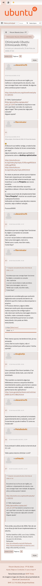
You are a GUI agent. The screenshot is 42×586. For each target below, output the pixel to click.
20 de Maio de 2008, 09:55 (12, 137)
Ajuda (8, 570)
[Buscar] (27, 23)
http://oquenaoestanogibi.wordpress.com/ (20, 545)
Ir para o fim (8, 56)
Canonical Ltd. (24, 579)
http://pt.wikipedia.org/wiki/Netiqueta (19, 543)
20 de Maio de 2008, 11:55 (16, 224)
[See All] (6, 32)
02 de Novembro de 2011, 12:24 (18, 468)
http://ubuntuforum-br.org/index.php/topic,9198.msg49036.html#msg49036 (20, 162)
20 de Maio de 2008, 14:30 (16, 260)
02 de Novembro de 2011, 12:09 (18, 439)
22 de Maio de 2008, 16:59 (16, 410)
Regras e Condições (17, 570)
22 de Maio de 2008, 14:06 (16, 364)
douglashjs (20, 354)
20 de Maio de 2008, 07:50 (12, 75)
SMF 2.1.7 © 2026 (14, 582)
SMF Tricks (30, 574)
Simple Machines (28, 582)
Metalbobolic (21, 429)
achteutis (19, 458)
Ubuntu (15, 579)
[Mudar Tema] (13, 2)
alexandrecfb (21, 65)
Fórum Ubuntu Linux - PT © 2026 (21, 567)
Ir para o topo (9, 551)
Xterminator (20, 122)
